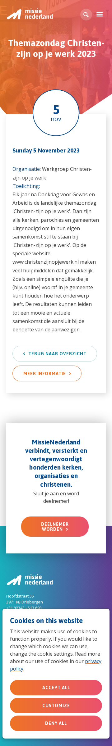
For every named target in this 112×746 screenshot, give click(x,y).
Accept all (56, 687)
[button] (86, 14)
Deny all (56, 723)
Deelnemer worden (55, 527)
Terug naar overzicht (57, 353)
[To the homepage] (29, 14)
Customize (56, 705)
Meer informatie (44, 373)
